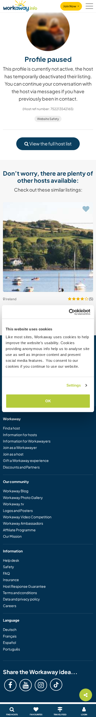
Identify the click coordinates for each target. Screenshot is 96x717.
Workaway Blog (15, 491)
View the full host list (50, 143)
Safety (8, 566)
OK (48, 401)
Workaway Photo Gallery (23, 497)
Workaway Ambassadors (23, 523)
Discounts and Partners (21, 467)
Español (9, 642)
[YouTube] (25, 685)
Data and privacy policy (21, 599)
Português (11, 649)
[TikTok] (56, 684)
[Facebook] (10, 685)
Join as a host (13, 454)
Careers (9, 605)
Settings (73, 385)
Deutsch (9, 629)
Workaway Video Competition (27, 517)
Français (9, 636)
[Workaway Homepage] (20, 5)
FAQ (6, 573)
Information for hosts (20, 434)
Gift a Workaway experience (26, 460)
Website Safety (48, 119)
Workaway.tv (13, 504)
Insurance (11, 579)
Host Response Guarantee (24, 586)
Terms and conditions (20, 592)
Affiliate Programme (19, 530)
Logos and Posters (18, 510)
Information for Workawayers (26, 441)
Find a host (11, 428)
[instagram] (41, 685)
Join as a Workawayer (20, 447)
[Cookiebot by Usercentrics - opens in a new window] (69, 312)
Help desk (11, 560)
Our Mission (12, 536)
